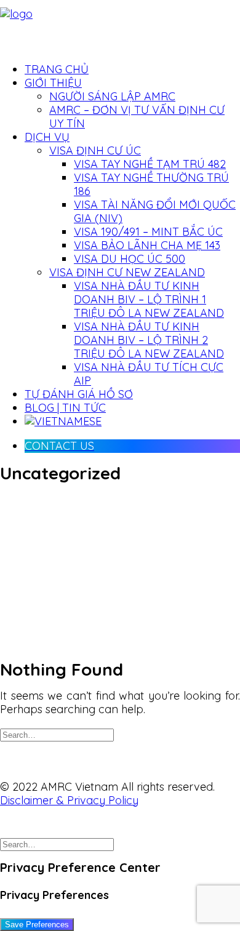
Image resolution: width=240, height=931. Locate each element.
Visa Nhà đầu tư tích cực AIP (148, 374)
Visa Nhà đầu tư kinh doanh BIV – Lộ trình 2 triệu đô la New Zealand (149, 340)
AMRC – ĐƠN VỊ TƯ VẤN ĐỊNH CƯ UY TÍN (137, 116)
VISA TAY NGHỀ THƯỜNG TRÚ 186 (151, 184)
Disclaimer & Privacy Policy (69, 800)
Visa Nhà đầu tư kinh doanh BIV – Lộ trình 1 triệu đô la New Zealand (149, 299)
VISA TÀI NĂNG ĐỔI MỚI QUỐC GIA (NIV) (155, 211)
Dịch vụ (47, 137)
